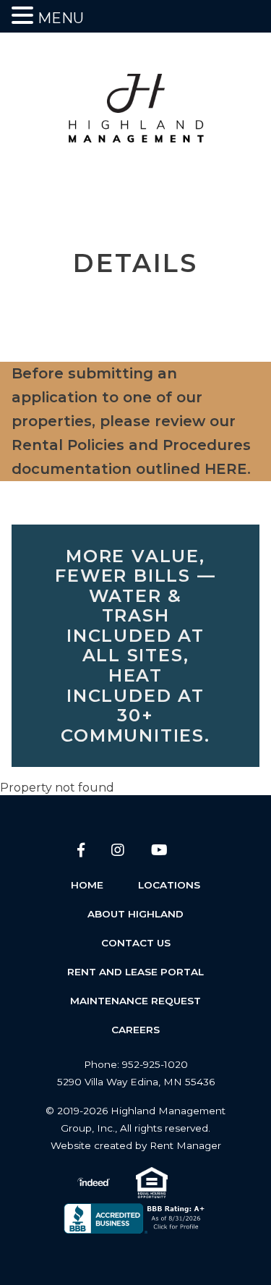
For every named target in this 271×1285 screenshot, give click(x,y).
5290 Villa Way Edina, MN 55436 (136, 1081)
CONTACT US (136, 943)
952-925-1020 (155, 1064)
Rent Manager (185, 1145)
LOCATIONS (169, 885)
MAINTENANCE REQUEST (135, 1000)
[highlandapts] (136, 116)
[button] (25, 15)
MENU (61, 18)
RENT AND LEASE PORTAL (135, 971)
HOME (87, 885)
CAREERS (135, 1029)
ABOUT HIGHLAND (135, 914)
